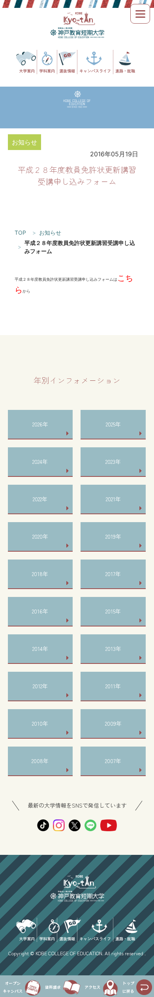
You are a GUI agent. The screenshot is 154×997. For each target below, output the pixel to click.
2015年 (113, 611)
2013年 (113, 648)
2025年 (113, 424)
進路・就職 (125, 71)
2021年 (113, 499)
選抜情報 (67, 71)
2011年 (113, 686)
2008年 (40, 761)
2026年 (40, 424)
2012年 (40, 686)
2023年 (113, 461)
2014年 (40, 648)
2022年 (40, 499)
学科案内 (47, 71)
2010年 (40, 723)
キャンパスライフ (95, 71)
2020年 (40, 536)
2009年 (113, 723)
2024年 (40, 461)
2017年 (113, 574)
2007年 (113, 761)
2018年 (40, 574)
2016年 (40, 611)
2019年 (113, 536)
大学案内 (27, 71)
